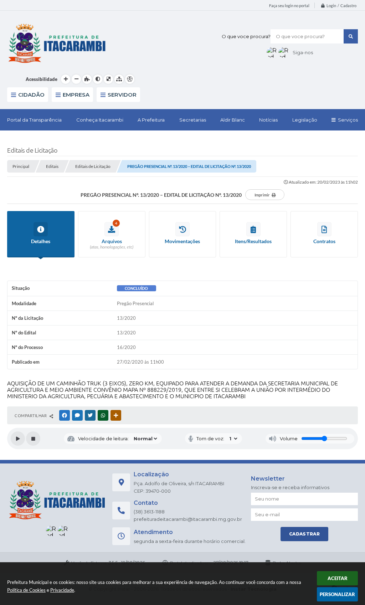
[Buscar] (351, 36)
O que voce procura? (246, 36)
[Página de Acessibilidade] (129, 79)
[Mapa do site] (119, 79)
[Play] (18, 438)
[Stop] (33, 438)
